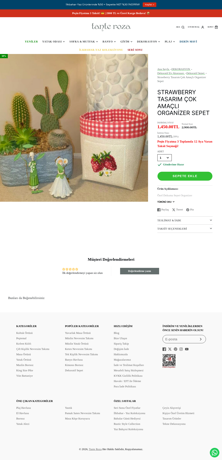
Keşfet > (149, 4)
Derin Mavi (188, 41)
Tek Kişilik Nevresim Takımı (81, 354)
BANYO (108, 41)
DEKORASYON (147, 41)
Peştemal (21, 338)
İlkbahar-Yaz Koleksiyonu (101, 49)
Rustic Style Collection (127, 423)
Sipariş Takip (121, 343)
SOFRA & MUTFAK (82, 41)
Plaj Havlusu (23, 407)
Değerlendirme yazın (139, 271)
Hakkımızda (121, 354)
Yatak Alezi (22, 423)
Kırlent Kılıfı (23, 343)
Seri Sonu (135, 49)
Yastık (68, 407)
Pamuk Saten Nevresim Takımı (82, 413)
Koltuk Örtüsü (24, 333)
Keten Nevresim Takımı (78, 349)
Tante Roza (95, 449)
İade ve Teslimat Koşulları (129, 365)
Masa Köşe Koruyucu (77, 418)
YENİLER (31, 41)
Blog (116, 333)
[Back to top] (214, 442)
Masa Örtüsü (23, 354)
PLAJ (168, 41)
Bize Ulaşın (120, 338)
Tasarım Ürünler (172, 418)
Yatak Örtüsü (23, 359)
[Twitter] (170, 349)
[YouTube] (187, 349)
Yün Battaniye (24, 375)
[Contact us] (214, 452)
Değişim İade (121, 349)
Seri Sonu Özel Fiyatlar (127, 407)
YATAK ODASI (52, 41)
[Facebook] (164, 349)
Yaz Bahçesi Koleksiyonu (128, 429)
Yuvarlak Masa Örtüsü (78, 333)
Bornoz (20, 418)
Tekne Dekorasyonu (174, 423)
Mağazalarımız (122, 359)
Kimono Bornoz (74, 365)
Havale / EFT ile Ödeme (127, 381)
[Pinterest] (175, 349)
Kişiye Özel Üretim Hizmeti (178, 413)
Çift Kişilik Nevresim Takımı (32, 349)
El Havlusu (22, 413)
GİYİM (124, 41)
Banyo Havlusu (74, 359)
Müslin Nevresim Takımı (79, 338)
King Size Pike (24, 370)
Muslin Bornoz (24, 365)
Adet (160, 151)
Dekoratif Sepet (74, 370)
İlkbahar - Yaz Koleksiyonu (129, 413)
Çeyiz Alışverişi (172, 407)
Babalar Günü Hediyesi (127, 418)
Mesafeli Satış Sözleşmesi (129, 370)
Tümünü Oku (164, 202)
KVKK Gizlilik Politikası (128, 375)
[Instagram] (181, 349)
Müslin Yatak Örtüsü (77, 343)
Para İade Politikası (125, 386)
